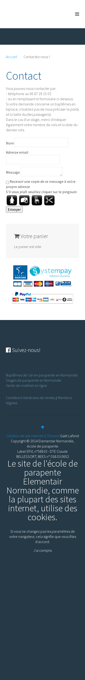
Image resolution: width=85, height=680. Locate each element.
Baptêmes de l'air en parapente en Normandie (42, 375)
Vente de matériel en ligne (26, 385)
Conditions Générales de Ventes (30, 397)
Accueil (11, 56)
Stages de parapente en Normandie (33, 380)
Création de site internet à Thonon (32, 435)
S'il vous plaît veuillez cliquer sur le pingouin (41, 191)
